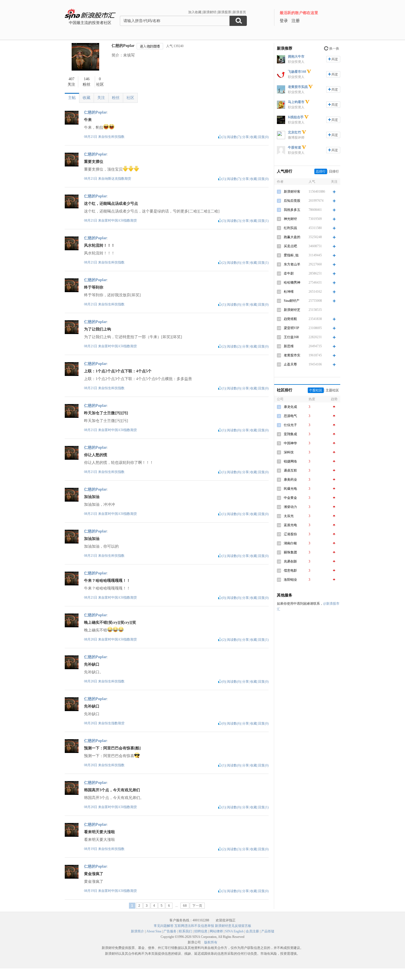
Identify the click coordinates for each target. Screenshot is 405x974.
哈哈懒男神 (292, 282)
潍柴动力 (290, 507)
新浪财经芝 (292, 310)
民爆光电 (290, 489)
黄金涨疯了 (93, 874)
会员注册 (252, 931)
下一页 (197, 906)
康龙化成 (290, 407)
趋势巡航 (290, 319)
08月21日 (91, 137)
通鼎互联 (290, 470)
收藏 (86, 98)
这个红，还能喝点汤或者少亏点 (111, 203)
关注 (101, 98)
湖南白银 (290, 543)
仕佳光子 (290, 425)
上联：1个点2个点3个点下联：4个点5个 (118, 371)
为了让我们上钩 (97, 329)
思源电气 (290, 416)
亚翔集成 (290, 434)
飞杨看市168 (297, 72)
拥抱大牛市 (296, 56)
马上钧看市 (296, 102)
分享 (245, 137)
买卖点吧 (290, 246)
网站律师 (216, 931)
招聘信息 (200, 931)
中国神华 (290, 443)
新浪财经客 (292, 191)
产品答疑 (267, 931)
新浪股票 (224, 12)
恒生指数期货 (115, 723)
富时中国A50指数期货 (121, 220)
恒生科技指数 (115, 137)
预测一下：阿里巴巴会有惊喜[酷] (112, 748)
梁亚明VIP (291, 328)
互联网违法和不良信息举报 (194, 926)
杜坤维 (289, 292)
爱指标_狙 (291, 255)
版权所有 (210, 942)
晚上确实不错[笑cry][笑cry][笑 (110, 622)
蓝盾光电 (290, 525)
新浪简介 (137, 931)
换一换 (334, 48)
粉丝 (116, 98)
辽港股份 (290, 534)
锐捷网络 (290, 461)
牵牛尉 (289, 273)
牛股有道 (294, 147)
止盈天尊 (290, 364)
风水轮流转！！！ (99, 245)
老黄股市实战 (298, 87)
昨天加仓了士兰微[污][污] (106, 413)
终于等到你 (93, 287)
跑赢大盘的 (292, 237)
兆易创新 (290, 561)
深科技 (289, 452)
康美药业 (290, 479)
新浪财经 (209, 12)
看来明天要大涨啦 (99, 832)
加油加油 (91, 497)
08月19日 (91, 849)
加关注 (333, 59)
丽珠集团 (290, 552)
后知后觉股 (292, 201)
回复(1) (263, 221)
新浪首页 (239, 12)
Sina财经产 (291, 301)
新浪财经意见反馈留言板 (233, 926)
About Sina (153, 931)
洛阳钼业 (290, 580)
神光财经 (290, 219)
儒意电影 (290, 570)
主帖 (72, 98)
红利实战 (290, 228)
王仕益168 (291, 337)
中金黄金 (290, 498)
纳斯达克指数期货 (118, 179)
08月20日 (91, 639)
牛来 (88, 120)
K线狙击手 (296, 117)
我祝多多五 (292, 210)
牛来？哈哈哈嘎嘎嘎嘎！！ (107, 581)
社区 (130, 98)
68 (185, 906)
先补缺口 (91, 664)
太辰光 (289, 516)
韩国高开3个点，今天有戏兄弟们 (112, 790)
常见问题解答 (164, 926)
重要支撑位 (93, 162)
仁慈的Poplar (123, 46)
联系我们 (185, 931)
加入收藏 (194, 12)
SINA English (234, 931)
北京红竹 (294, 132)
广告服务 (170, 931)
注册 (295, 20)
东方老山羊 (292, 264)
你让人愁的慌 (95, 455)
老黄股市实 (292, 355)
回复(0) (263, 137)
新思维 (289, 346)
